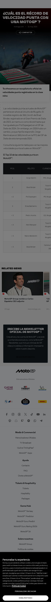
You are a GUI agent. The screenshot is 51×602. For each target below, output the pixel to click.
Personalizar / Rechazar (25, 591)
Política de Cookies (19, 586)
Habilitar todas (25, 598)
